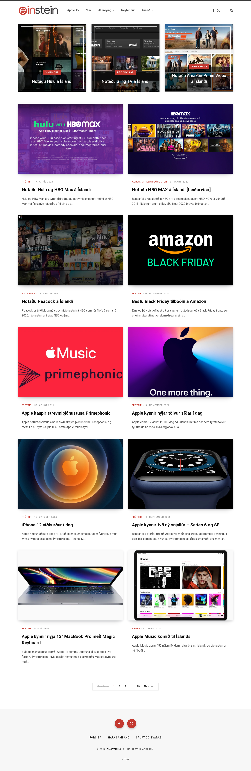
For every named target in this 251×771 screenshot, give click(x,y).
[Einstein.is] (38, 10)
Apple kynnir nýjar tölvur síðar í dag (167, 413)
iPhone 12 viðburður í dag (47, 524)
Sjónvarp (52, 72)
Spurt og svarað (149, 737)
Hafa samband (119, 737)
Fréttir (27, 181)
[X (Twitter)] (131, 723)
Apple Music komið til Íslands (161, 636)
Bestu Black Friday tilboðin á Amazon (169, 301)
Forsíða (95, 737)
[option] (52, 58)
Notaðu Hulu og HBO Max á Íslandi (56, 189)
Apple (136, 628)
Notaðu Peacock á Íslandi (47, 301)
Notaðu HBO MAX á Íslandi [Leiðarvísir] (171, 189)
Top (127, 759)
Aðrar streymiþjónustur (149, 181)
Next (147, 686)
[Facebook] (119, 723)
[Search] (230, 10)
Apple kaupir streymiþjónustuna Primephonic (66, 413)
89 (138, 686)
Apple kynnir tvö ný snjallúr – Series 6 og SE (175, 524)
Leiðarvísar (125, 72)
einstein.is (114, 749)
